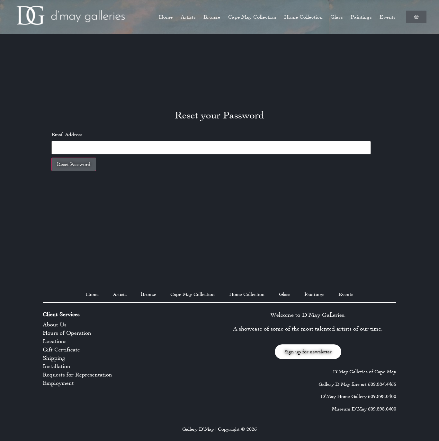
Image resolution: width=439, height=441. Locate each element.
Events (388, 16)
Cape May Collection (252, 16)
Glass (336, 16)
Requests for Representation (77, 374)
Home (166, 16)
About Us (55, 324)
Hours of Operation (67, 332)
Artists (188, 16)
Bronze (211, 16)
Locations (55, 341)
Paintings (361, 16)
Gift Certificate (61, 349)
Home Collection (303, 16)
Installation (56, 366)
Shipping (54, 357)
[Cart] (416, 17)
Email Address (66, 134)
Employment (58, 382)
